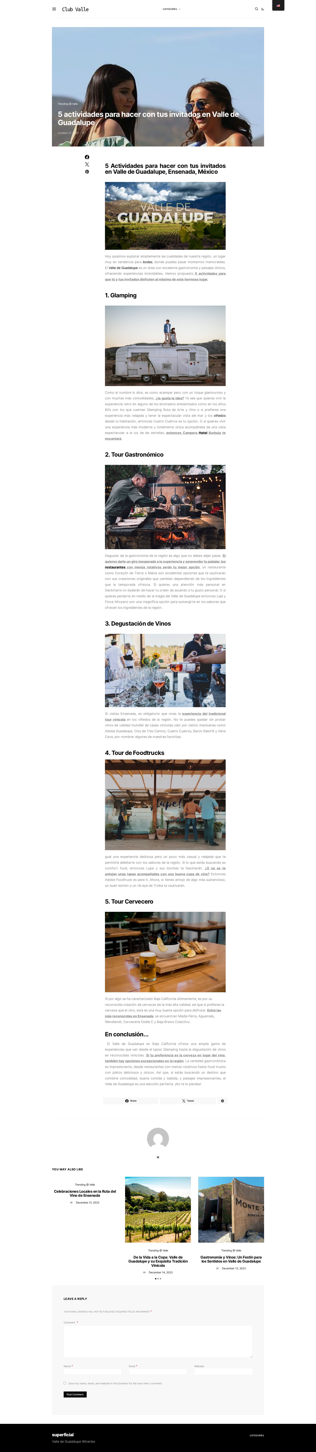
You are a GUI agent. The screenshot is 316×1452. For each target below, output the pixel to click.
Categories (170, 9)
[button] (262, 9)
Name (68, 1366)
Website (199, 1366)
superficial (63, 1435)
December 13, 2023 (234, 1268)
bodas (147, 262)
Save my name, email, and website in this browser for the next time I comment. (115, 1383)
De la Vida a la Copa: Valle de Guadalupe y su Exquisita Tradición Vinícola (158, 1261)
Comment (70, 1322)
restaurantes (115, 567)
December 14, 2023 (161, 1272)
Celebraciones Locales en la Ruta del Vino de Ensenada (85, 1193)
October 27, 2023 (68, 132)
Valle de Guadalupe (123, 268)
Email (133, 1366)
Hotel (203, 433)
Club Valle (75, 9)
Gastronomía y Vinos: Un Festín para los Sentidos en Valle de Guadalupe (231, 1259)
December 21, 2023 (87, 1202)
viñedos (220, 415)
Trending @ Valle (68, 103)
